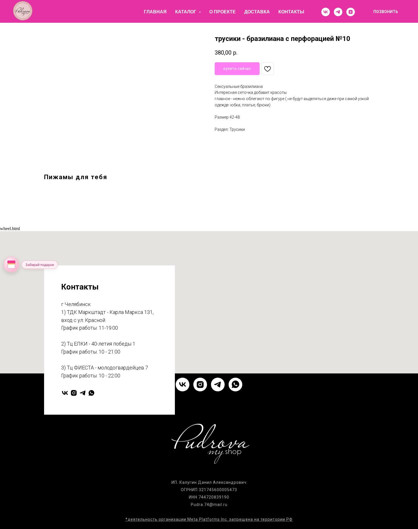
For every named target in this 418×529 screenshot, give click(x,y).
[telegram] (338, 12)
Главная (155, 11)
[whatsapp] (91, 392)
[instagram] (73, 392)
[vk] (325, 12)
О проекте (222, 11)
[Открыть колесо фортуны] (11, 264)
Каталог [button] (186, 11)
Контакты (291, 11)
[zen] (350, 12)
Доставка (257, 11)
